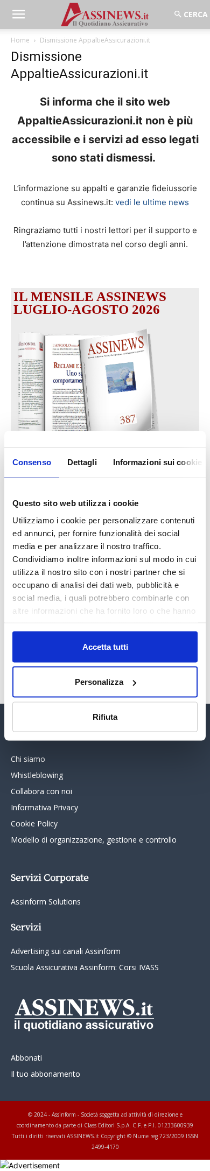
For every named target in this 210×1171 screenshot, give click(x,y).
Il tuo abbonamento (45, 1074)
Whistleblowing (37, 775)
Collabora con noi (41, 791)
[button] (18, 14)
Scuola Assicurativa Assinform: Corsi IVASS (85, 967)
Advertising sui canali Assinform (66, 951)
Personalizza (99, 681)
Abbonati (26, 1058)
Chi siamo (28, 759)
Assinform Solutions (46, 901)
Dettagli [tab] (82, 461)
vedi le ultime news (152, 202)
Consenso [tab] (31, 461)
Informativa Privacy (44, 807)
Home (20, 40)
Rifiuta (105, 716)
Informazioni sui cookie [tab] (157, 461)
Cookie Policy (34, 823)
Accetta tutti (105, 646)
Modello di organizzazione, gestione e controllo (94, 840)
